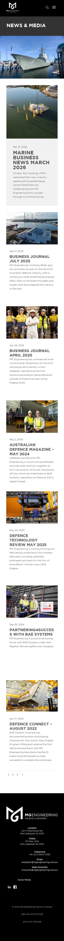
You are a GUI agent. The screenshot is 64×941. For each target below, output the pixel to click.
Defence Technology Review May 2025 (28, 540)
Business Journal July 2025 (30, 258)
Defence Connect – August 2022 (31, 726)
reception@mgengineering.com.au (39, 862)
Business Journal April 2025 (30, 352)
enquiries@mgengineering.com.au (40, 870)
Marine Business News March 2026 (31, 160)
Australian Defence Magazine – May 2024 (32, 449)
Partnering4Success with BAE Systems (32, 632)
